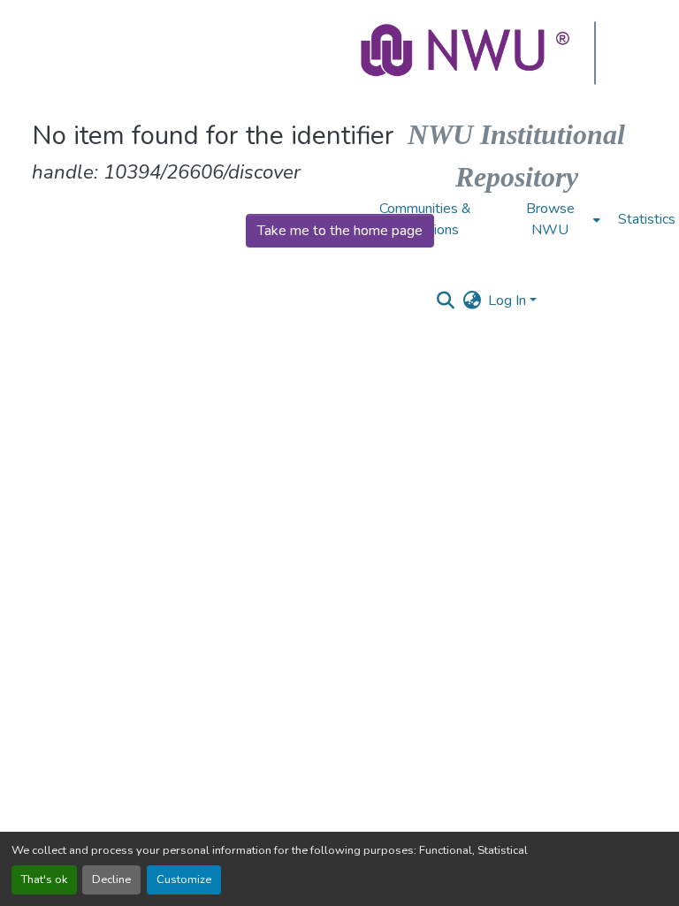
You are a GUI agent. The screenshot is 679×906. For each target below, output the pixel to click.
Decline (111, 879)
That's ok (44, 879)
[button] (467, 53)
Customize (183, 879)
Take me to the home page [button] (340, 230)
